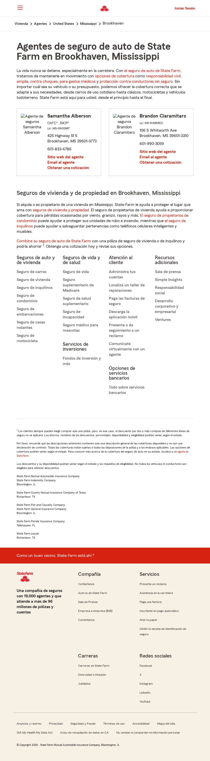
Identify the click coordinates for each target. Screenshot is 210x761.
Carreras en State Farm (93, 665)
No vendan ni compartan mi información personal (148, 732)
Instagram (146, 683)
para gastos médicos (78, 81)
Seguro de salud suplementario (77, 301)
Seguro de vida (76, 272)
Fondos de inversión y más (82, 361)
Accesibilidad (141, 723)
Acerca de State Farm (92, 593)
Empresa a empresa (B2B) (95, 610)
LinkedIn (145, 692)
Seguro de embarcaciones (30, 311)
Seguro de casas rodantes (31, 325)
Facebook (146, 665)
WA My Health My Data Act (34, 732)
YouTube (145, 701)
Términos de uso (114, 723)
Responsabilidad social (169, 290)
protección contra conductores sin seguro (136, 81)
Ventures (163, 320)
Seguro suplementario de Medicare (78, 285)
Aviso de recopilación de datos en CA (84, 732)
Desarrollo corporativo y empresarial (166, 306)
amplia (22, 81)
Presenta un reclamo (153, 584)
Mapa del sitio (166, 723)
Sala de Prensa (88, 601)
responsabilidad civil (163, 76)
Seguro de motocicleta (27, 338)
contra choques (44, 81)
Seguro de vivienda (33, 280)
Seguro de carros (31, 272)
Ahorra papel (148, 619)
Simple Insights (168, 280)
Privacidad (56, 723)
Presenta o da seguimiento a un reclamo (124, 330)
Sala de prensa (168, 272)
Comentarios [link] (86, 619)
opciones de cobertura (114, 76)
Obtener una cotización (68, 168)
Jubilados (84, 683)
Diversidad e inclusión (92, 674)
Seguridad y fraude (83, 723)
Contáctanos (86, 584)
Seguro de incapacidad (73, 314)
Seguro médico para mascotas (80, 327)
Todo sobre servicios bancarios (126, 390)
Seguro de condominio (27, 298)
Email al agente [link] (61, 162)
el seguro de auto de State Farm (152, 71)
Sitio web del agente (65, 157)
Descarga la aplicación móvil (123, 314)
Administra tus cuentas (122, 274)
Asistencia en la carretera (156, 593)
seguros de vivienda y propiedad (61, 210)
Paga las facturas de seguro (127, 301)
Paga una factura (151, 601)
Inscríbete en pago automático (159, 610)
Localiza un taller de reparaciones (127, 288)
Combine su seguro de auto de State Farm (54, 241)
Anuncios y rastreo (29, 723)
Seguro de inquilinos (34, 288)
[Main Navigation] (20, 7)
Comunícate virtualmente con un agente (127, 349)
